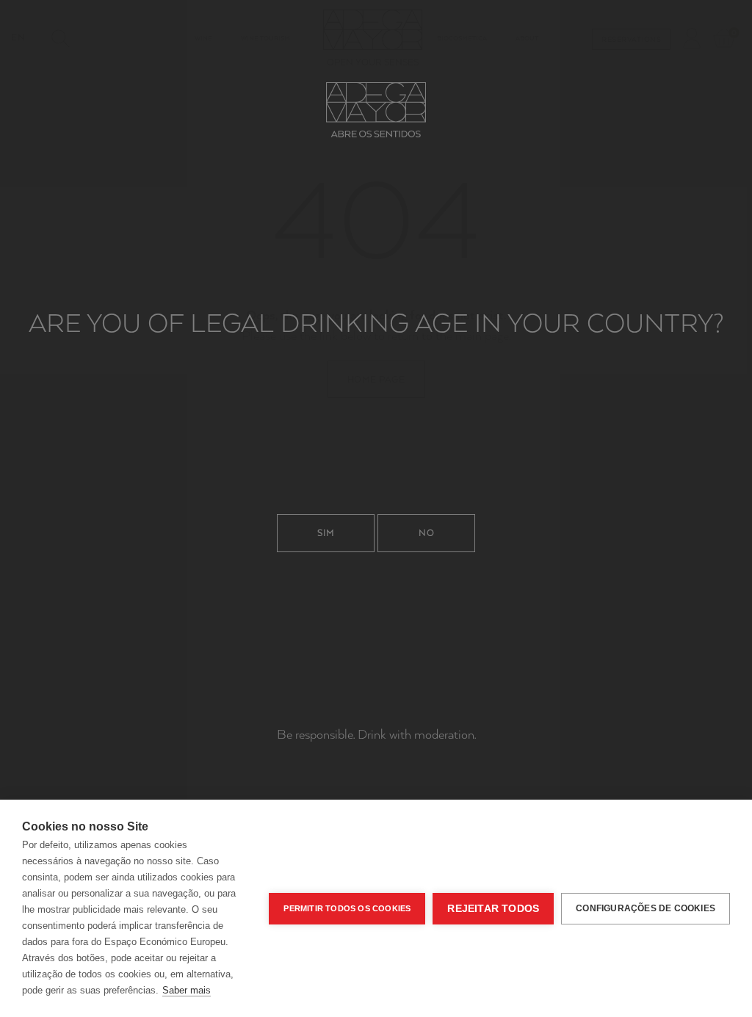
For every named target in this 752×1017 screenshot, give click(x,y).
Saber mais (186, 990)
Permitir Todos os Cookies (347, 908)
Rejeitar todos (493, 908)
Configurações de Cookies (645, 908)
